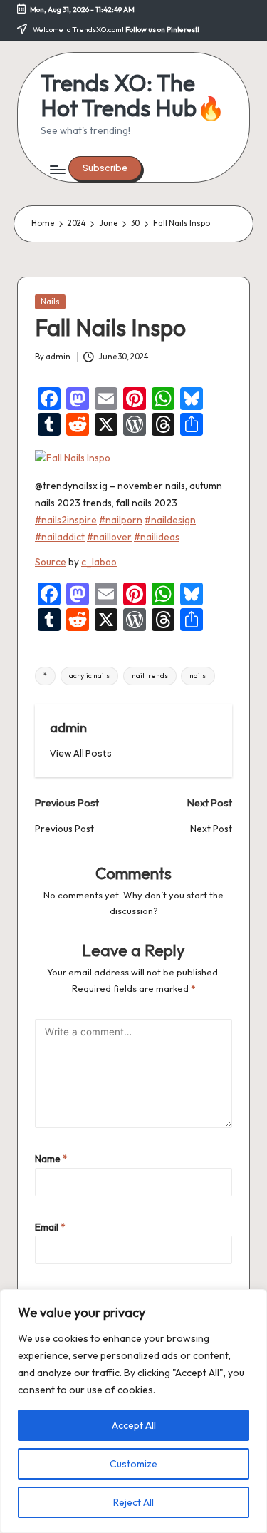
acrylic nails (89, 675)
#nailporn (120, 519)
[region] (133, 1411)
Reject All (133, 1502)
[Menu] (57, 170)
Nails (50, 302)
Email (50, 1227)
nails (197, 675)
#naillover (109, 536)
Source (50, 561)
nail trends (150, 675)
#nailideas (156, 536)
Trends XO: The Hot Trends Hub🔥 (133, 96)
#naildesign (170, 519)
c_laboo (99, 561)
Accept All (134, 1425)
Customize (133, 1463)
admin (68, 727)
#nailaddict (60, 536)
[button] (105, 168)
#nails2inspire (66, 519)
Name (51, 1158)
